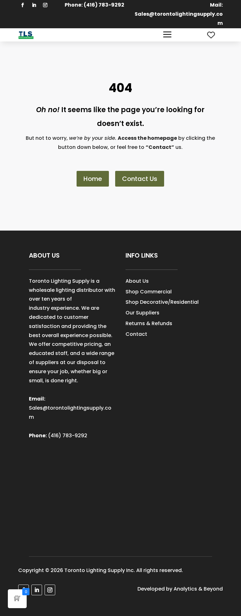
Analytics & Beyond (198, 588)
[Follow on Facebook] (22, 5)
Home (92, 178)
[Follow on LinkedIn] (33, 5)
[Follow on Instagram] (45, 5)
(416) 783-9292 (67, 435)
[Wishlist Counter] (211, 35)
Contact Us (139, 178)
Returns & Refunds (149, 323)
